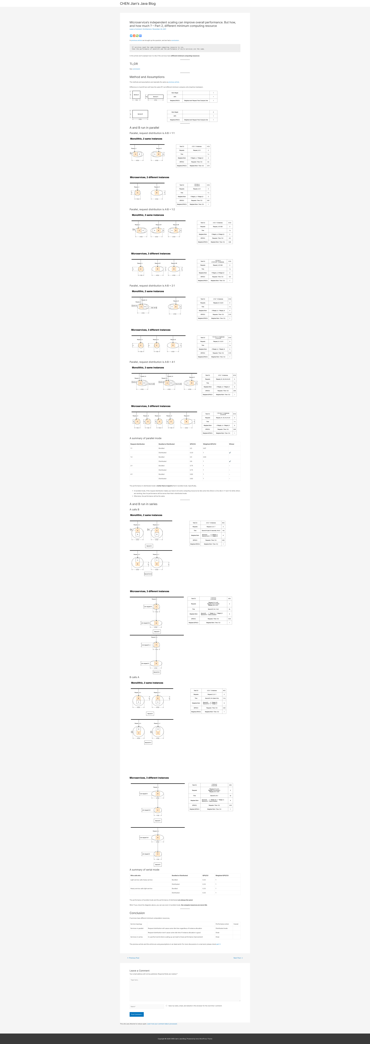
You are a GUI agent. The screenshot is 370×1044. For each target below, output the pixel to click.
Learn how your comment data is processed (162, 1024)
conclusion (175, 40)
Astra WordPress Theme (204, 1039)
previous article (136, 40)
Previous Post (133, 958)
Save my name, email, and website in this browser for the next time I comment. (195, 1006)
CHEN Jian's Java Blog (138, 3)
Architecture (147, 29)
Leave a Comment (136, 29)
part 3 (218, 944)
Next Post (238, 958)
